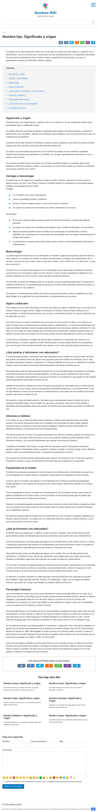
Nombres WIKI (46, 13)
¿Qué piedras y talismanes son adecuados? (26, 91)
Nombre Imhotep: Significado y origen (65, 699)
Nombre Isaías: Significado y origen (67, 715)
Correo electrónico (39, 741)
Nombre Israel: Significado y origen (67, 683)
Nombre (6, 741)
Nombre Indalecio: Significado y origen (20, 716)
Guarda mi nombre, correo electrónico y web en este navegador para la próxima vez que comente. (43, 782)
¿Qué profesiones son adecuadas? (23, 104)
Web (61, 741)
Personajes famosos (17, 108)
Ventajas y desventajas (18, 78)
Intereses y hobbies (16, 95)
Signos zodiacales (16, 87)
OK (93, 809)
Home (4, 32)
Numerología (13, 83)
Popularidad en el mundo (18, 99)
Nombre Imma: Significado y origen (22, 683)
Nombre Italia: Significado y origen (22, 698)
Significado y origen (16, 74)
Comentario (7, 750)
